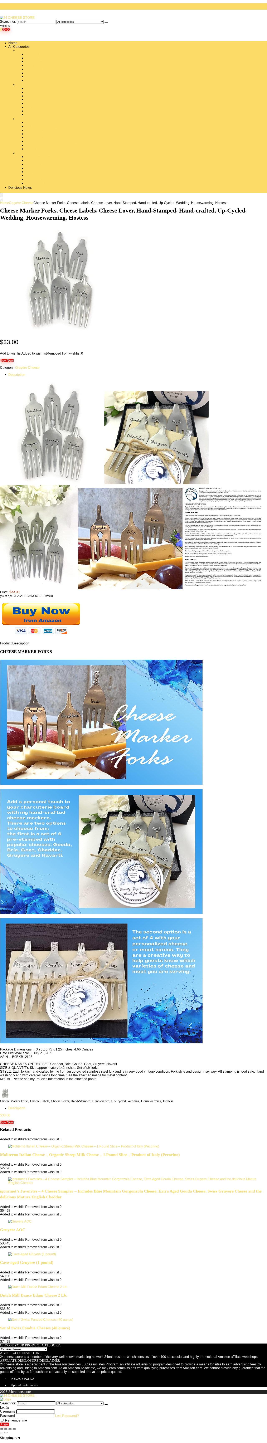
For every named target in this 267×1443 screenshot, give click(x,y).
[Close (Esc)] (1, 1429)
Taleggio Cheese (37, 179)
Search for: (8, 21)
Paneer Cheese (36, 149)
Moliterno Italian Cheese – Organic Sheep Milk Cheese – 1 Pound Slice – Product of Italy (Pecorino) (90, 1154)
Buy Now (7, 360)
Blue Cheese (34, 61)
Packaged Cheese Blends (44, 141)
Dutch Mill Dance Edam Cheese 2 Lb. (33, 1295)
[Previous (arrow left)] (1, 1432)
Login (4, 1424)
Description (16, 374)
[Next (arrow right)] (6, 1432)
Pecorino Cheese (38, 160)
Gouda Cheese (36, 103)
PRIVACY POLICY (23, 1378)
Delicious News (20, 187)
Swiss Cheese (36, 175)
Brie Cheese (34, 65)
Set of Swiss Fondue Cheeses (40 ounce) (35, 1328)
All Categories (18, 46)
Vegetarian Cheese (39, 183)
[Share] (6, 1429)
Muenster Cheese (38, 137)
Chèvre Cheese (36, 80)
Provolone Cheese (39, 168)
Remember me (15, 1420)
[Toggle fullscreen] (10, 1429)
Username (7, 1411)
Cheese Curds (36, 76)
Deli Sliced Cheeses (40, 92)
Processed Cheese (39, 164)
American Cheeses (39, 54)
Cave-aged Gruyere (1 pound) (26, 1262)
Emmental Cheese (39, 96)
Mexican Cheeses (38, 126)
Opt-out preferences (24, 1385)
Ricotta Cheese (36, 172)
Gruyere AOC (12, 1229)
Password (7, 1416)
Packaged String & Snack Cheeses (51, 145)
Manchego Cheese (39, 122)
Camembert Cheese (40, 69)
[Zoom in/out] (14, 1429)
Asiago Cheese (36, 58)
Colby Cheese (35, 88)
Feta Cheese (34, 99)
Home (12, 43)
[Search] (106, 22)
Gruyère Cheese (37, 107)
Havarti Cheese (36, 111)
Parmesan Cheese (39, 157)
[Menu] (1, 195)
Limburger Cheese (39, 114)
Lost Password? (67, 1416)
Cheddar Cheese (37, 73)
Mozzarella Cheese (39, 134)
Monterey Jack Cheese (42, 130)
